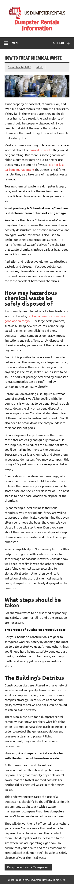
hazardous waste (41, 150)
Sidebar (58, 43)
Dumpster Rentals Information (37, 25)
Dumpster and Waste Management (28, 867)
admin (39, 67)
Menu (15, 43)
